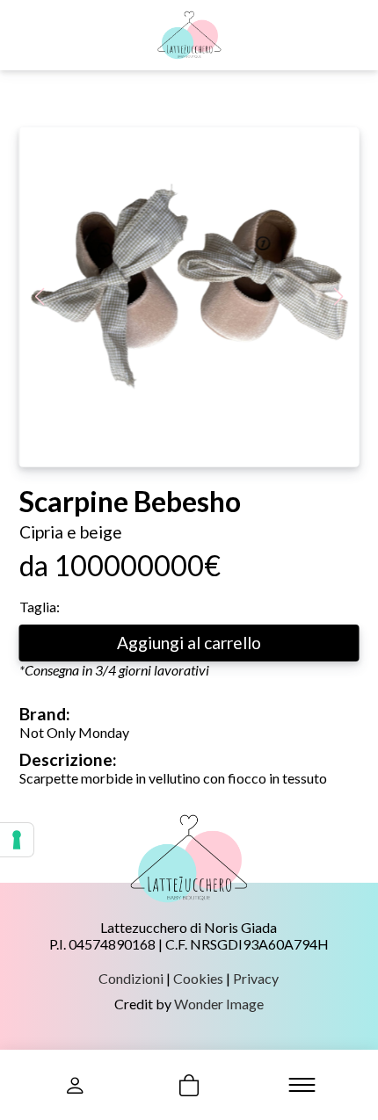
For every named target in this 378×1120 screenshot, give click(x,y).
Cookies (198, 978)
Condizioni (131, 978)
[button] (339, 297)
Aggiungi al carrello (189, 642)
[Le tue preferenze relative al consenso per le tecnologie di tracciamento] (16, 839)
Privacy (256, 978)
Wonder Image (219, 1003)
